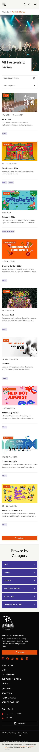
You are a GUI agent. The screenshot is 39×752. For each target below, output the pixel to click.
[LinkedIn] (27, 658)
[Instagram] (3, 658)
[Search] (25, 4)
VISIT (4, 670)
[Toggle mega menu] (35, 4)
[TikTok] (12, 659)
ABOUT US (7, 693)
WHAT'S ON (7, 665)
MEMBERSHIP (8, 674)
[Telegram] (22, 658)
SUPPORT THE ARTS (11, 679)
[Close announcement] (35, 745)
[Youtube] (17, 658)
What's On (5, 12)
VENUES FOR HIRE (10, 702)
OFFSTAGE (7, 688)
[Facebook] (7, 658)
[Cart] (29, 4)
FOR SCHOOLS (9, 698)
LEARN (5, 683)
